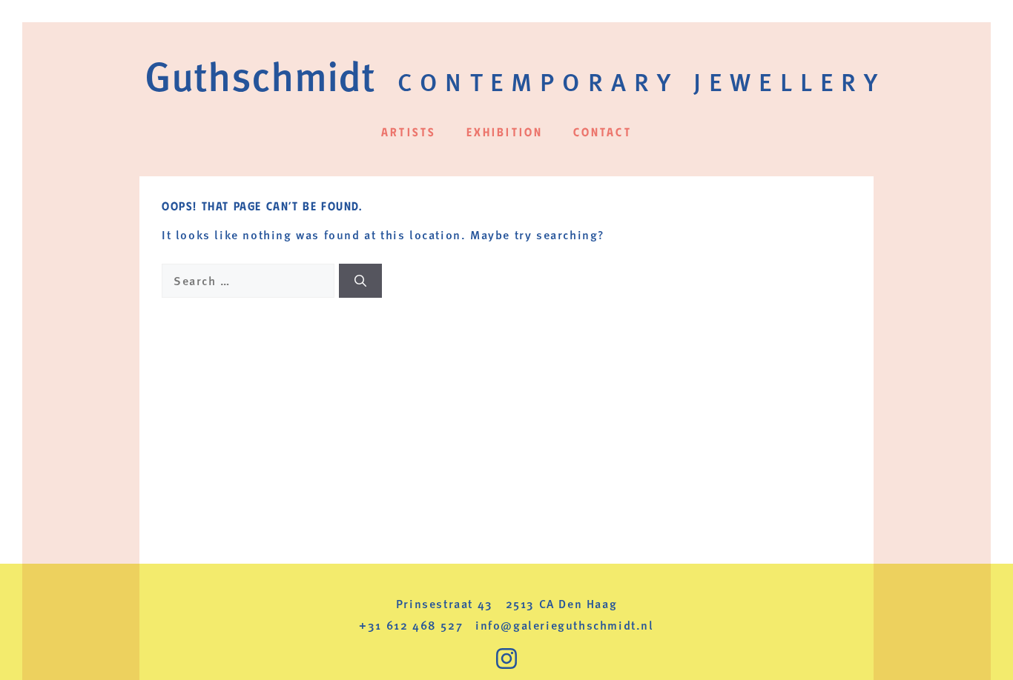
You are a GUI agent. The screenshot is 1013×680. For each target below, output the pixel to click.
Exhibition (505, 131)
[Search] (360, 281)
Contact (602, 131)
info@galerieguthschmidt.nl (564, 624)
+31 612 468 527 (411, 624)
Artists (408, 131)
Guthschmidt (260, 74)
